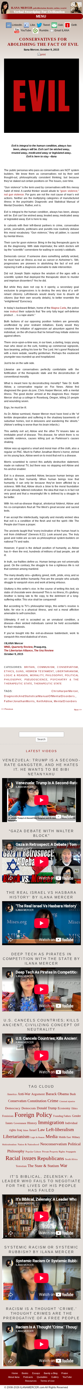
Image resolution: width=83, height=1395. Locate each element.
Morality (37, 675)
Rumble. (44, 30)
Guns (20, 671)
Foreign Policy (33, 1114)
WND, (7, 646)
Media (52, 1136)
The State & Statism (43, 1166)
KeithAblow (44, 701)
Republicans (50, 1158)
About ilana (13, 1377)
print (43, 54)
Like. (33, 24)
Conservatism (67, 667)
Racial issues (21, 1158)
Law (41, 1129)
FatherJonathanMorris (19, 701)
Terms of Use (47, 1381)
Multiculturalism (9, 1144)
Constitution (36, 1101)
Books (25, 1373)
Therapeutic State (48, 683)
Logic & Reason (16, 675)
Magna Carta (58, 307)
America (12, 1094)
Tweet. (46, 24)
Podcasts (28, 1377)
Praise (64, 1373)
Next (78, 709)
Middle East (65, 1137)
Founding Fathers (62, 1116)
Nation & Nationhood (28, 1144)
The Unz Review (43, 650)
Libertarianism (67, 671)
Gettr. (74, 24)
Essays (36, 1373)
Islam (25, 1130)
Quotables (42, 1377)
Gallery (55, 1377)
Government (20, 1123)
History (32, 1123)
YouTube (67, 1377)
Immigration (51, 1122)
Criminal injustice (67, 1101)
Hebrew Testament (40, 671)
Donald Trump (47, 1108)
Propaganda (71, 1152)
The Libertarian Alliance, (19, 650)
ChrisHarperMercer (65, 691)
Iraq (19, 1130)
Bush (73, 1094)
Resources (31, 1381)
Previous (7, 709)
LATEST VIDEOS (41, 751)
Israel (33, 1130)
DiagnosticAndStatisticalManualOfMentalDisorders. (40, 696)
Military (76, 1137)
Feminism (7, 1116)
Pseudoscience (35, 679)
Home (15, 1373)
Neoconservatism (53, 1144)
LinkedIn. (17, 24)
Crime (52, 1100)
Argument (38, 1094)
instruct (14, 311)
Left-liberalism (60, 1129)
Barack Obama (57, 1094)
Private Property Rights (53, 1151)
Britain (29, 667)
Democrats (28, 1108)
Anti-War (24, 1094)
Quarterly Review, (22, 646)
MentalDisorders (65, 701)
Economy (64, 1108)
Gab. (60, 24)
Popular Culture (33, 1151)
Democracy (12, 1108)
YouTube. (26, 30)
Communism (45, 667)
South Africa (71, 1159)
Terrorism (21, 1166)
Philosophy (54, 675)
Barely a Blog (50, 1373)
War (63, 1165)
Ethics (9, 671)
